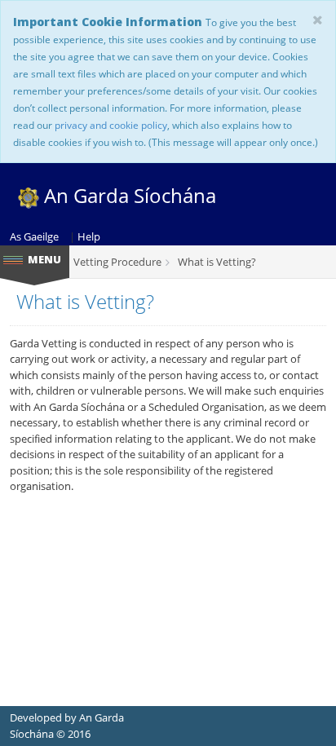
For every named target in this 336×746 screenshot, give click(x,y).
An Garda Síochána (127, 195)
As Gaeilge (34, 236)
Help (88, 236)
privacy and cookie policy (111, 124)
